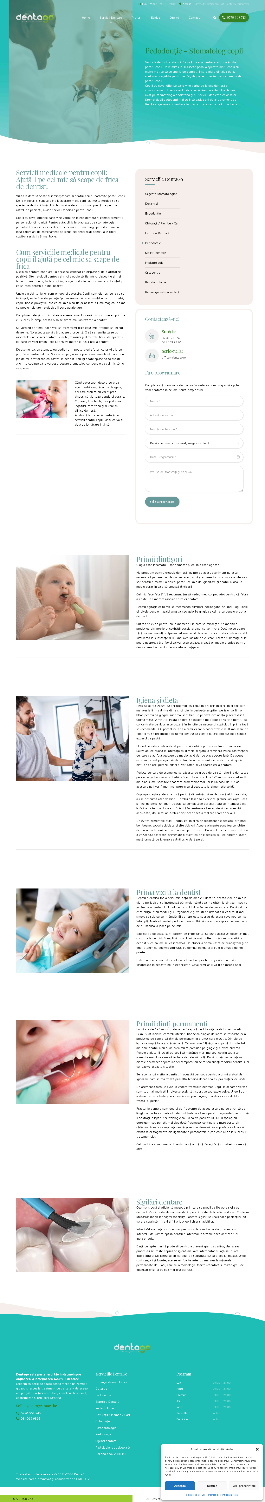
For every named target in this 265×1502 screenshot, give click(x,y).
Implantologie (154, 262)
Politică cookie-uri (194, 1494)
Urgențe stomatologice (161, 193)
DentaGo (80, 1474)
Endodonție (153, 213)
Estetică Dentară (157, 233)
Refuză (212, 1485)
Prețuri (136, 17)
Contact (194, 17)
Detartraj (151, 203)
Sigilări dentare (155, 252)
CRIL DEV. (83, 1479)
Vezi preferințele (244, 1485)
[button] (257, 1449)
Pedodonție (153, 243)
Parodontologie (155, 282)
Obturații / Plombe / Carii (162, 223)
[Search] (214, 17)
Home (86, 17)
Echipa (155, 17)
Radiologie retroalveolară (162, 292)
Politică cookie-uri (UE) (111, 1454)
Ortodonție (152, 272)
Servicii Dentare (111, 17)
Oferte (174, 17)
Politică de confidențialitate (223, 1494)
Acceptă (180, 1485)
